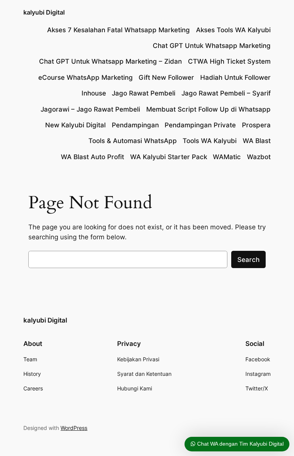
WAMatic (227, 157)
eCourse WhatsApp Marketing (85, 77)
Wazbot (259, 157)
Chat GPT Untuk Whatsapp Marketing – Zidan (110, 61)
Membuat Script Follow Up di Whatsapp (208, 109)
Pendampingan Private (200, 125)
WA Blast (257, 141)
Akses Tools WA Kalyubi (233, 30)
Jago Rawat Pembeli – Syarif (226, 93)
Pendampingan (135, 125)
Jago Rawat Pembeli (143, 93)
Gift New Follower (166, 77)
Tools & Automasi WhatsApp (132, 141)
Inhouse (94, 93)
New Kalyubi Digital (75, 125)
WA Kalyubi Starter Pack (168, 157)
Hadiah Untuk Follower (235, 77)
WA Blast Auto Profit (92, 157)
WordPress (73, 428)
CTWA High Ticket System (229, 61)
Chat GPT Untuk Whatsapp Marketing (212, 45)
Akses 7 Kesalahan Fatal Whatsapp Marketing (118, 30)
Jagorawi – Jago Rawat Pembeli (90, 109)
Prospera (256, 125)
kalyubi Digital (44, 12)
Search (248, 259)
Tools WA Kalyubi (210, 141)
